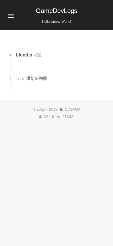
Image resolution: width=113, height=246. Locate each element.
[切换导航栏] (10, 16)
